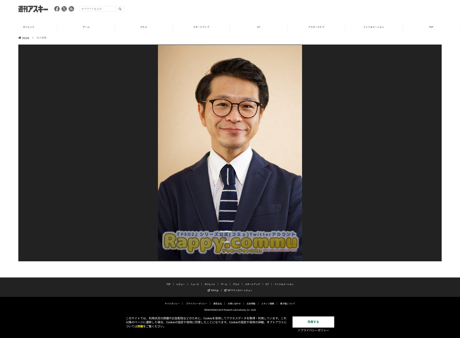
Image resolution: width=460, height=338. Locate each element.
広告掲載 (251, 303)
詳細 (140, 326)
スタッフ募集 (267, 303)
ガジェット (28, 27)
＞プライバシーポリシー (313, 330)
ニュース (194, 284)
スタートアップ (201, 27)
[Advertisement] (376, 10)
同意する (313, 322)
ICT (258, 27)
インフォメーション (373, 27)
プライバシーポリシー (196, 303)
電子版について (287, 303)
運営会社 (217, 303)
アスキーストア (316, 27)
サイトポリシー (172, 303)
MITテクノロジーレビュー (240, 290)
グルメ (143, 27)
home (25, 37)
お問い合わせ (234, 303)
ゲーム (86, 27)
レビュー (180, 284)
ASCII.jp (215, 290)
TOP (431, 27)
